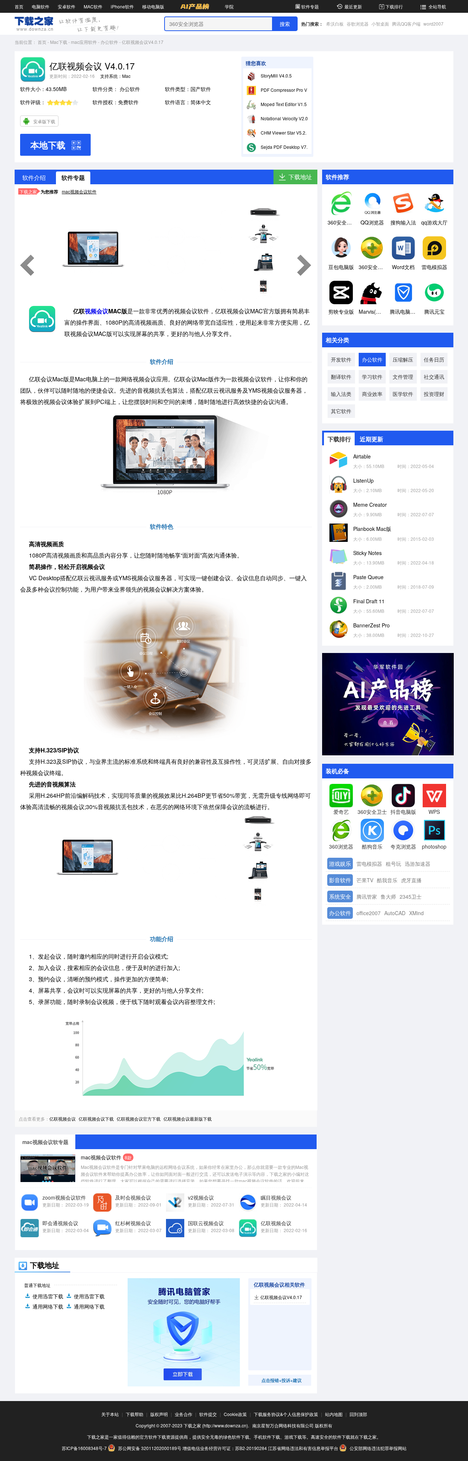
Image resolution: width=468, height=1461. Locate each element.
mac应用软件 (84, 42)
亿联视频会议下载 (96, 1118)
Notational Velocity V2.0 (284, 118)
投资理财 (434, 393)
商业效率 (372, 393)
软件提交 (208, 1414)
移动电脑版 (153, 6)
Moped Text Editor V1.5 (283, 104)
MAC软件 (93, 6)
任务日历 (434, 359)
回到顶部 (358, 1414)
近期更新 (371, 439)
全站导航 (437, 6)
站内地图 (334, 1414)
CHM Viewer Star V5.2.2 (284, 132)
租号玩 (393, 863)
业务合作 (183, 1414)
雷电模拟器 (369, 863)
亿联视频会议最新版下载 (187, 1118)
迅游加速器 (417, 863)
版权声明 (159, 1414)
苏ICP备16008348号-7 (84, 1448)
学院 (229, 6)
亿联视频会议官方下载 (139, 1118)
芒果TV (364, 880)
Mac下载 (58, 42)
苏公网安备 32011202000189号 (149, 1448)
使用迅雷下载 (48, 1296)
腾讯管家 (366, 896)
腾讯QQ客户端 (406, 23)
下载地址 (300, 177)
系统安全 (340, 896)
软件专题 (310, 6)
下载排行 (394, 6)
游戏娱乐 (340, 863)
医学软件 (403, 393)
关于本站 (110, 1414)
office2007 (368, 913)
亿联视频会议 (62, 1118)
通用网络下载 (48, 1306)
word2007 (433, 23)
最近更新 (353, 6)
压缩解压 (403, 359)
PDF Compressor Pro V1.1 (286, 90)
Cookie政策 (235, 1414)
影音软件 (340, 880)
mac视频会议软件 (79, 191)
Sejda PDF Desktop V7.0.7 (287, 147)
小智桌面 (380, 23)
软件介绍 (34, 177)
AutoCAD (394, 913)
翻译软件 (341, 376)
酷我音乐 (387, 880)
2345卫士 (411, 896)
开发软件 (341, 359)
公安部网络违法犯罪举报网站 (377, 1448)
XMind (416, 913)
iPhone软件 (122, 6)
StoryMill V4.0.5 (276, 75)
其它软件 (341, 411)
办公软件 (109, 42)
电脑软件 (40, 6)
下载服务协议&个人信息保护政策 (286, 1414)
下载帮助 (134, 1414)
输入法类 (341, 393)
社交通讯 (434, 376)
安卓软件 (66, 6)
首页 (19, 6)
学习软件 (372, 376)
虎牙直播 (411, 880)
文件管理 (403, 376)
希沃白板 (335, 23)
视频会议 (96, 311)
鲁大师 (388, 896)
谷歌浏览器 (358, 23)
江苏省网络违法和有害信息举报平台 (303, 1448)
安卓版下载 (44, 121)
